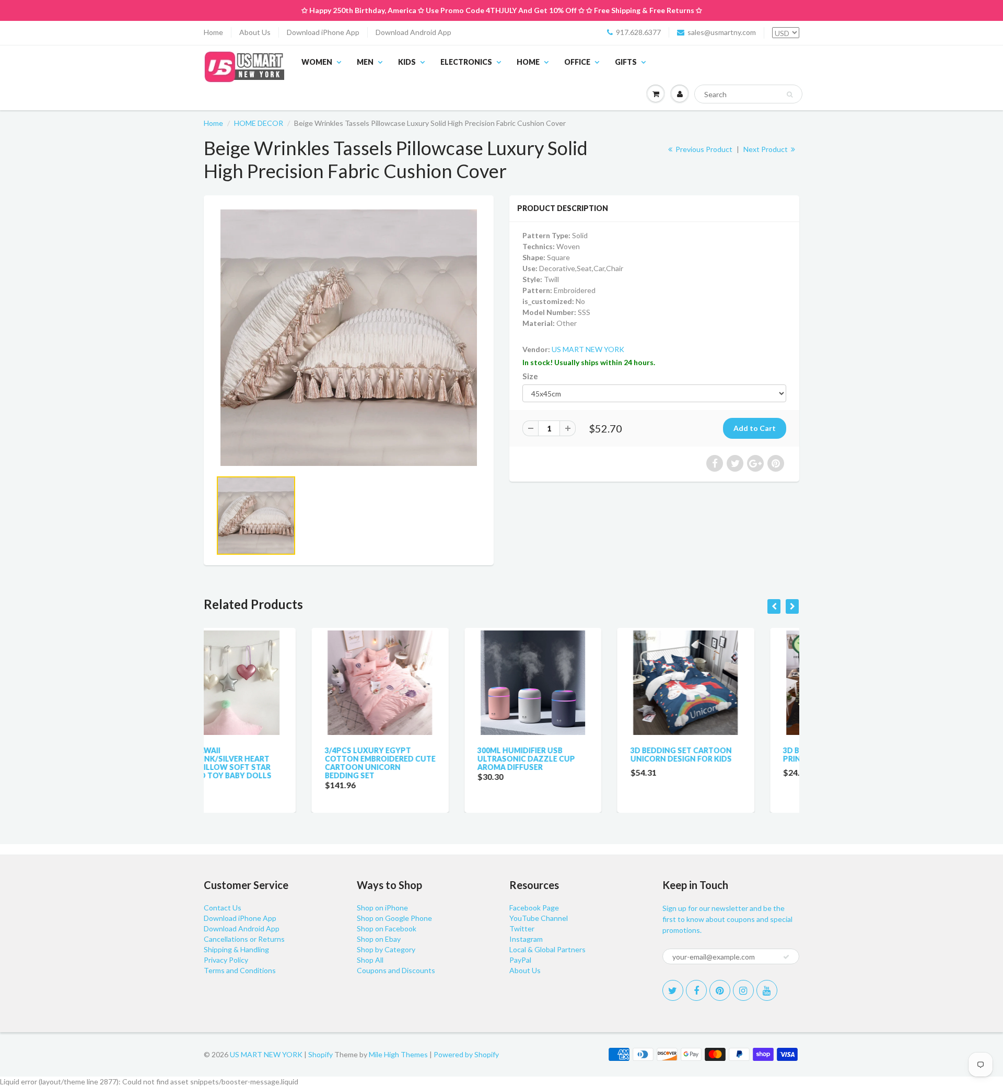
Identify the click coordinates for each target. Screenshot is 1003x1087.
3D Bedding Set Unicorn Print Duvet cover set (724, 754)
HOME (528, 61)
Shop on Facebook (386, 928)
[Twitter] (672, 990)
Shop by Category (386, 949)
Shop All (370, 959)
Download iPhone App (323, 32)
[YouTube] (766, 990)
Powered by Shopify (466, 1054)
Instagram (526, 938)
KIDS (407, 61)
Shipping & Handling (236, 949)
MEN (365, 61)
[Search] (789, 94)
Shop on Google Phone (394, 918)
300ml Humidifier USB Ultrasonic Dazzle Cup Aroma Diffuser (419, 759)
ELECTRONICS (466, 61)
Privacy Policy (226, 959)
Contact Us (222, 907)
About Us (255, 32)
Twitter (521, 928)
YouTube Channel (538, 918)
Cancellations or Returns (244, 938)
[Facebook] (696, 990)
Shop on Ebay (379, 938)
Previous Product (703, 149)
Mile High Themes (398, 1054)
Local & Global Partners (547, 949)
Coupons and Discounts (396, 970)
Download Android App (413, 32)
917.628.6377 (638, 32)
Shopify (320, 1054)
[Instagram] (743, 990)
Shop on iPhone (382, 907)
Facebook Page (534, 907)
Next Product (766, 149)
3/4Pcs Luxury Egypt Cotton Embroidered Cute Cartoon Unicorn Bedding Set (272, 763)
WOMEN (316, 61)
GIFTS (626, 61)
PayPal (520, 959)
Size (530, 376)
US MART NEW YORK (588, 349)
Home (213, 32)
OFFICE (577, 61)
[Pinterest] (719, 990)
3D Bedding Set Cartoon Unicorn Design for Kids (573, 754)
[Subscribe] (786, 957)
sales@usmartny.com (721, 32)
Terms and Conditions (240, 970)
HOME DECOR (258, 123)
